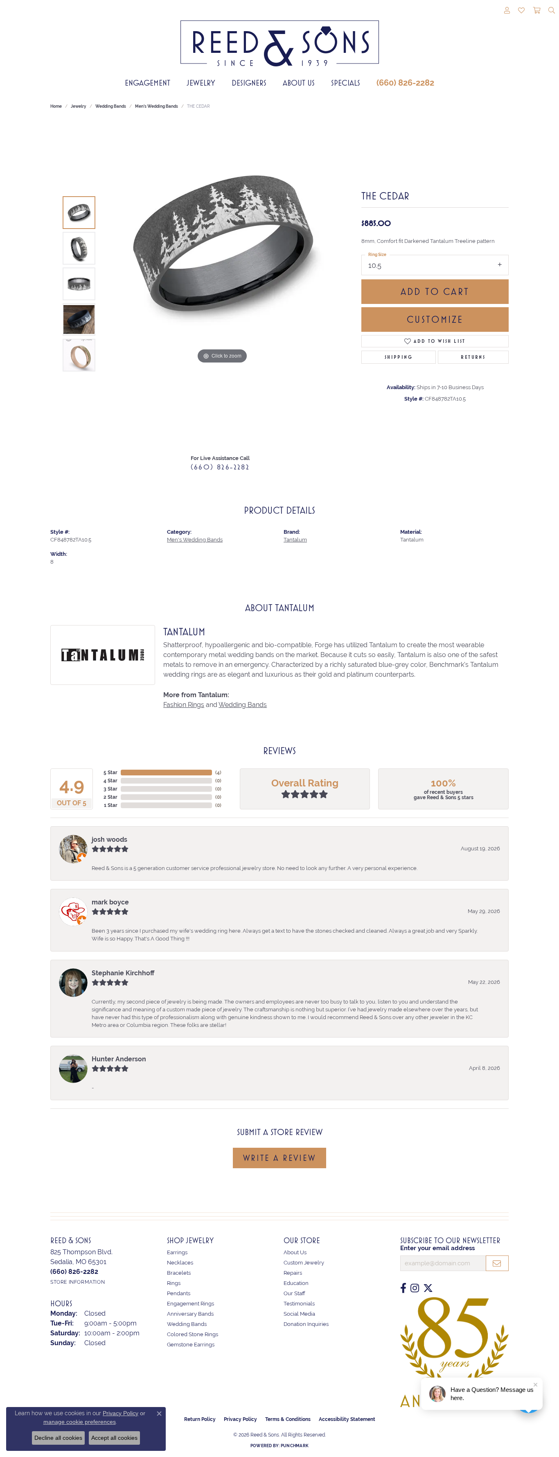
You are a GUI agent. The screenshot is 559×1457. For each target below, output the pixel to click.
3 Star (110, 789)
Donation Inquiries (306, 1324)
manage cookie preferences (79, 1421)
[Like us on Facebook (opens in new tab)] (403, 1288)
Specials (345, 83)
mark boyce (110, 902)
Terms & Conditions (288, 1419)
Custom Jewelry (304, 1263)
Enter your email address (437, 1248)
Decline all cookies (58, 1437)
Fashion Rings (183, 705)
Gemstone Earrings (190, 1344)
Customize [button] (435, 319)
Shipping (398, 357)
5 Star (110, 772)
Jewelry (201, 83)
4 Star (110, 781)
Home (56, 106)
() (218, 772)
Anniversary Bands (190, 1314)
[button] (507, 11)
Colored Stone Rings (192, 1334)
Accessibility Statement (347, 1419)
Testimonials (299, 1304)
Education (296, 1283)
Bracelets (179, 1273)
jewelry (78, 106)
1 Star (110, 805)
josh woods (109, 839)
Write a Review (279, 1158)
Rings (173, 1283)
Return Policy (200, 1419)
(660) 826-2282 (405, 83)
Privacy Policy (240, 1419)
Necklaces (180, 1263)
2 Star (110, 797)
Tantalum (295, 540)
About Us (299, 83)
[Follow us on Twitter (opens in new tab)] (428, 1288)
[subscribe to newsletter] (497, 1263)
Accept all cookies (114, 1437)
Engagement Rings (190, 1304)
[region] (222, 284)
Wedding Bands (110, 106)
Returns (473, 357)
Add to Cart (435, 291)
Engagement (147, 83)
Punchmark (295, 1445)
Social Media (299, 1314)
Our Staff (294, 1293)
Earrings (177, 1252)
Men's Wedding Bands (156, 106)
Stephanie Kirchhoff (123, 973)
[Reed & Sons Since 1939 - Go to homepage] (279, 37)
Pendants (178, 1293)
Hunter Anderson (119, 1059)
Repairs (293, 1273)
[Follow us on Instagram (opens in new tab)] (414, 1288)
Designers (249, 83)
